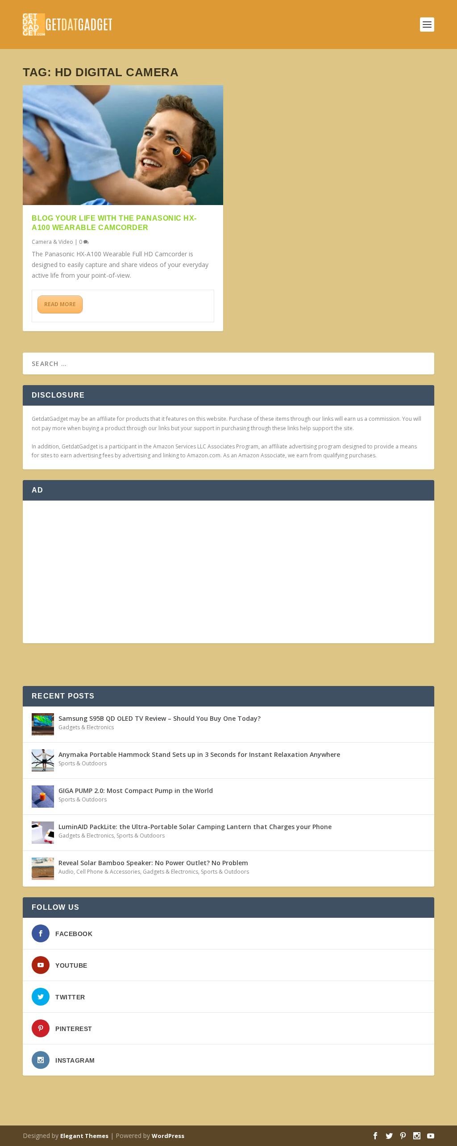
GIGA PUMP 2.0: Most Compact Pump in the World (135, 790)
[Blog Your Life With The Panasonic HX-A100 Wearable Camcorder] (123, 145)
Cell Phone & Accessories (108, 871)
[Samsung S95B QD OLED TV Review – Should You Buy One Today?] (43, 724)
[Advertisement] (228, 571)
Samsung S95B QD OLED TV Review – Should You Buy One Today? (159, 718)
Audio (66, 871)
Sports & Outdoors (82, 763)
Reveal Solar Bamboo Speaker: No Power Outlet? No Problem (153, 862)
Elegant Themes (84, 1136)
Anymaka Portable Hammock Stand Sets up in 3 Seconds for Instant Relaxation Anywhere (199, 754)
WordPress (168, 1136)
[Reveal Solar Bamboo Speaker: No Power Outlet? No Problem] (43, 869)
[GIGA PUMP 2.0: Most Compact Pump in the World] (43, 796)
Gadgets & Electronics (86, 727)
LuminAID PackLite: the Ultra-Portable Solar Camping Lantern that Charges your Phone (195, 826)
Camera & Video (52, 242)
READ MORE (60, 304)
